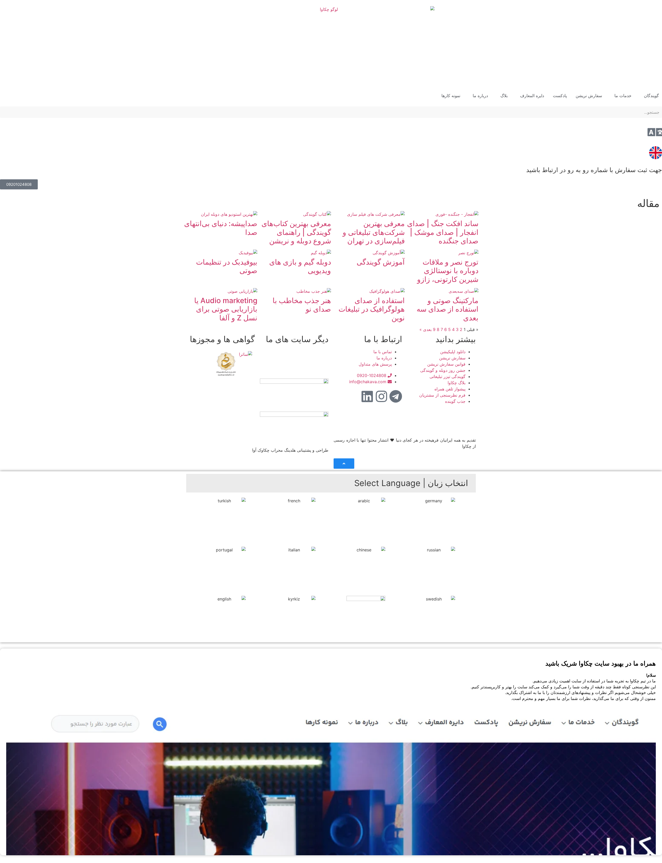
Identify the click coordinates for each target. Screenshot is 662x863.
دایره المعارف (532, 95)
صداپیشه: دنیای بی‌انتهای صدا (220, 228)
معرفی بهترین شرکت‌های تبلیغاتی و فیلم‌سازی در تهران (374, 232)
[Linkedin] (367, 396)
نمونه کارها (450, 95)
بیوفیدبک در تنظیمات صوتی (226, 266)
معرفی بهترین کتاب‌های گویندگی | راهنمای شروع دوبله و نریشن (296, 232)
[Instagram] (381, 396)
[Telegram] (395, 396)
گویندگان (651, 95)
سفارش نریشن (589, 95)
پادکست (560, 95)
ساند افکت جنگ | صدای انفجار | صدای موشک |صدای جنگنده (442, 232)
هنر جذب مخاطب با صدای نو (302, 305)
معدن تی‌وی (307, 364)
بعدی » (425, 329)
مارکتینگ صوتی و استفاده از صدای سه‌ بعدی (447, 309)
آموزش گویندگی (381, 262)
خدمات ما (622, 95)
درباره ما (480, 95)
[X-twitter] (353, 396)
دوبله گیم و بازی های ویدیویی (300, 266)
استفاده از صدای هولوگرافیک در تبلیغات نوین (371, 309)
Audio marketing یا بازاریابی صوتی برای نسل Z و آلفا (225, 309)
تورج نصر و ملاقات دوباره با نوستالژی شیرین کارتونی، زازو (447, 271)
